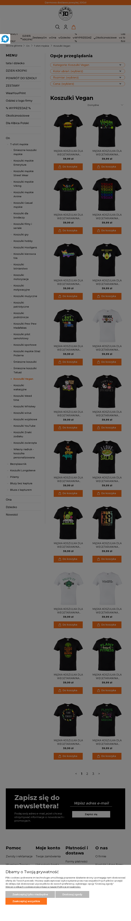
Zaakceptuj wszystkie (26, 901)
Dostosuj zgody (72, 894)
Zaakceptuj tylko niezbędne (30, 894)
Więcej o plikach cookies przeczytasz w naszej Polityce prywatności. (43, 886)
